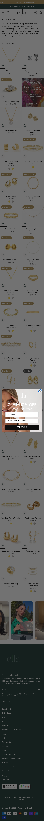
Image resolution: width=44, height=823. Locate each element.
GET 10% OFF (22, 427)
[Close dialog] (39, 390)
